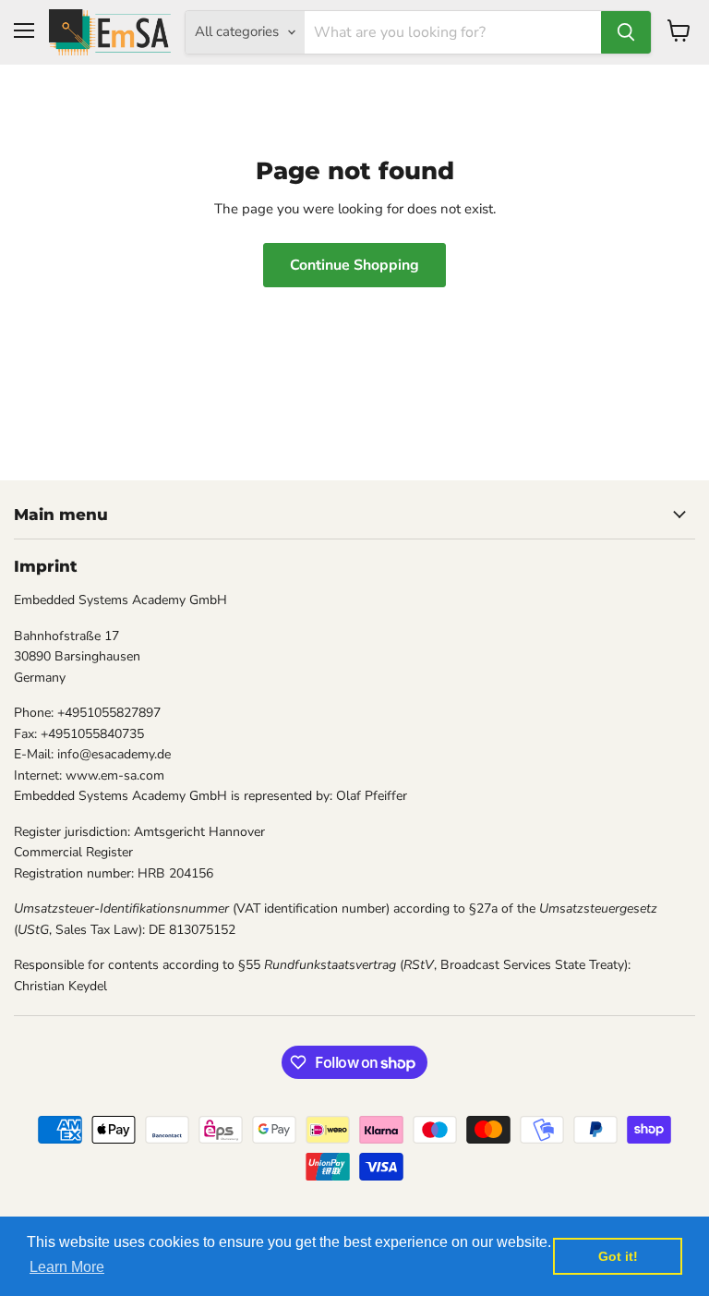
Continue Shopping (354, 265)
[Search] (626, 32)
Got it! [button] (618, 1256)
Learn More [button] (67, 1267)
